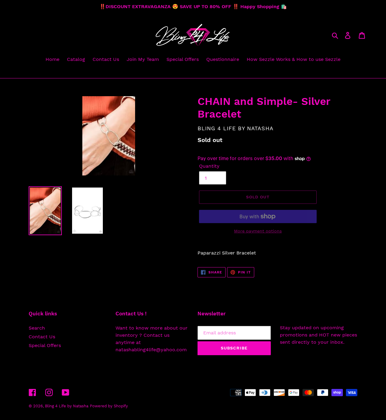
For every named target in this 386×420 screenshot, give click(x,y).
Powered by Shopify (109, 406)
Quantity (209, 166)
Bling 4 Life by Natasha (66, 406)
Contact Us (42, 336)
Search (37, 328)
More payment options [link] (258, 231)
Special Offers (45, 345)
